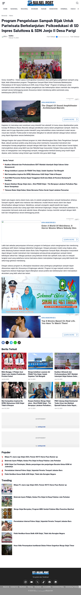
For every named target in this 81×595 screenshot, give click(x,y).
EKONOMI (34, 9)
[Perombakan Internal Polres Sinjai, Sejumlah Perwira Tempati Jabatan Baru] (7, 525)
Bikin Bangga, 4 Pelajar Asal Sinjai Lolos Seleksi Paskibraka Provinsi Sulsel (13, 374)
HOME (5, 9)
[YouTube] (31, 582)
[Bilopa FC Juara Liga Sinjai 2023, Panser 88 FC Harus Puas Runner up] (7, 489)
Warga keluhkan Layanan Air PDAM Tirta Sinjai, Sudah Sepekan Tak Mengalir (34, 171)
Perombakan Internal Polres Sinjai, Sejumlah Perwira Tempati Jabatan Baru (33, 470)
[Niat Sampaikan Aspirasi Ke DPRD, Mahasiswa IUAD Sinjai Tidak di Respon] (14, 390)
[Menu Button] (4, 3)
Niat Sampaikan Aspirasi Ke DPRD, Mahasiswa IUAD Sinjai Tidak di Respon (33, 174)
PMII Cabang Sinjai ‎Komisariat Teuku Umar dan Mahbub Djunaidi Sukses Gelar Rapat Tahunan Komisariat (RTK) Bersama (66, 403)
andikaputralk (41, 427)
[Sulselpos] (40, 3)
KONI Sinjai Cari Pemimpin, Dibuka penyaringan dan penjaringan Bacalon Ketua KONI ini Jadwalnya (38, 465)
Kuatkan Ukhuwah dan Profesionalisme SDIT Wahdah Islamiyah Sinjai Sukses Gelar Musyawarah (37, 166)
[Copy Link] (19, 342)
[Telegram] (11, 342)
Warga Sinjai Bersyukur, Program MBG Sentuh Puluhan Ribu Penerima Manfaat (44, 509)
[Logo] (40, 572)
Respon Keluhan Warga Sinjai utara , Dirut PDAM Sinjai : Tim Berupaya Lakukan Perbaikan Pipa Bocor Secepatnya (41, 185)
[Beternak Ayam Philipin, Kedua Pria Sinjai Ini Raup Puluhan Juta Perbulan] (7, 501)
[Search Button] (77, 3)
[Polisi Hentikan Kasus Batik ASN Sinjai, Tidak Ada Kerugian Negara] (7, 537)
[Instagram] (25, 582)
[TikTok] (43, 582)
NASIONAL (14, 9)
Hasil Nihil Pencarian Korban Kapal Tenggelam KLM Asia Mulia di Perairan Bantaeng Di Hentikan (38, 179)
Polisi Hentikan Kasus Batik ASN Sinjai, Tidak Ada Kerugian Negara (30, 474)
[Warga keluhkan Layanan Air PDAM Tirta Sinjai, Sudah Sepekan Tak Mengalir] (40, 361)
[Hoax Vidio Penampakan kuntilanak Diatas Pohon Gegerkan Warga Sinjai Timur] (7, 550)
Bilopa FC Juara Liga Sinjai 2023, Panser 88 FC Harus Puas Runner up (31, 457)
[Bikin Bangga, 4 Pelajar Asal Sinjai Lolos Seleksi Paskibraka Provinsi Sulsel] (14, 361)
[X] (7, 342)
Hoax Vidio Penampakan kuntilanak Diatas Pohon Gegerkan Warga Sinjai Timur (44, 546)
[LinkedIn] (55, 582)
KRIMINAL (64, 9)
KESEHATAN (53, 9)
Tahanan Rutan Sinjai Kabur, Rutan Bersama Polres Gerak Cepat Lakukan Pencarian (37, 190)
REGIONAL (24, 9)
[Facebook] (3, 342)
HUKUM (43, 9)
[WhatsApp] (15, 342)
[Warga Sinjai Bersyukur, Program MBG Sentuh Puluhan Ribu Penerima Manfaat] (7, 513)
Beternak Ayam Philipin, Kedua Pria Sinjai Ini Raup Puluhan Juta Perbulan (33, 461)
